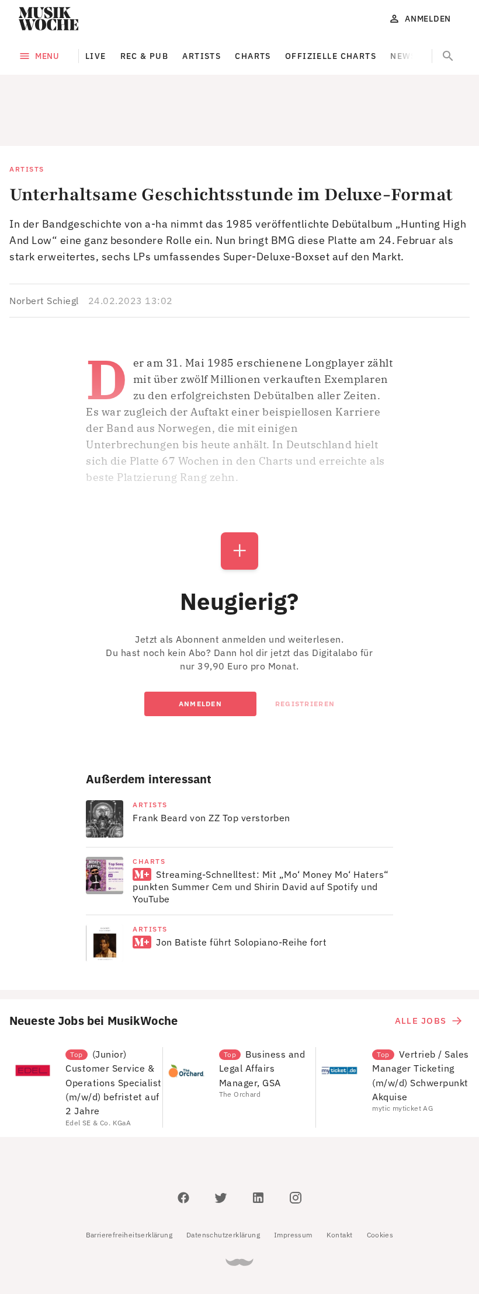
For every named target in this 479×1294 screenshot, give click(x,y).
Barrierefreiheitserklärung (129, 1234)
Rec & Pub (144, 56)
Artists (201, 56)
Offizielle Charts (330, 56)
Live (95, 56)
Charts (253, 56)
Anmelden (200, 703)
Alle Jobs (420, 1020)
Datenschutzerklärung (223, 1234)
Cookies (380, 1234)
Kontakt (340, 1234)
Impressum (293, 1234)
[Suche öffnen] (448, 56)
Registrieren (305, 703)
